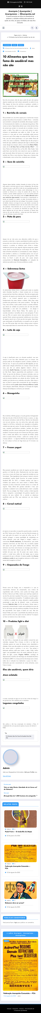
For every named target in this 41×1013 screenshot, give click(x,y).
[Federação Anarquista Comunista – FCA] (20, 853)
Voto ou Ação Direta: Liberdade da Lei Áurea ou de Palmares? (20, 788)
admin (33, 48)
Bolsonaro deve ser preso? (14, 903)
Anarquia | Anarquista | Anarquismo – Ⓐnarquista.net (20, 12)
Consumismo (7, 45)
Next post (6, 793)
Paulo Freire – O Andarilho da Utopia (18, 832)
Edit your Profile (29, 772)
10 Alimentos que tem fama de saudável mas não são (16, 48)
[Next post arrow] (36, 795)
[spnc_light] (37, 28)
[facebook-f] (19, 6)
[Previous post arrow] (36, 787)
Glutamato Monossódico (20, 260)
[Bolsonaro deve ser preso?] (20, 890)
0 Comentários (23, 51)
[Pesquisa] (32, 27)
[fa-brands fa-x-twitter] (22, 6)
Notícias (21, 45)
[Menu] (3, 28)
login (15, 922)
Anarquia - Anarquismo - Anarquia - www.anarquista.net (20, 1009)
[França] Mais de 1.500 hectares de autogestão (20, 796)
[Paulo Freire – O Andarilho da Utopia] (20, 819)
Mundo (14, 45)
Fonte (4, 728)
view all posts (7, 776)
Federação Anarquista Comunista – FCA (17, 867)
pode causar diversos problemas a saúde (26, 384)
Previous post (7, 784)
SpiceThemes (24, 1010)
